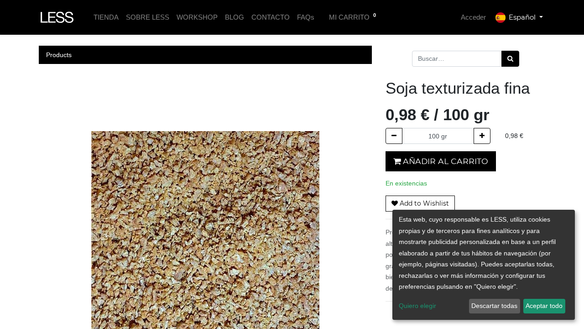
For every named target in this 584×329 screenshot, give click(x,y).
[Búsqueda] (510, 59)
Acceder (473, 17)
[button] (420, 204)
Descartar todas (494, 305)
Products (59, 54)
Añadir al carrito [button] (444, 161)
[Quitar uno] (394, 136)
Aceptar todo (544, 305)
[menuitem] (106, 18)
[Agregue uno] (482, 136)
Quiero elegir (417, 305)
